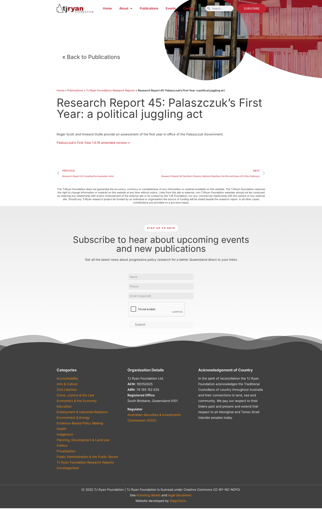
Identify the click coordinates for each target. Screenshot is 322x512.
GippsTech (178, 501)
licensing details (149, 495)
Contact (189, 8)
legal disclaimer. (180, 495)
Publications (149, 8)
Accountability (67, 378)
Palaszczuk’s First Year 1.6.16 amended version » (93, 143)
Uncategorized (68, 468)
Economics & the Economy (77, 401)
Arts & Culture (67, 384)
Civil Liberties (67, 390)
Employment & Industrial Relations (82, 412)
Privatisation (66, 451)
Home (107, 8)
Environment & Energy (73, 417)
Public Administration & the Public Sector (87, 457)
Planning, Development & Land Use (83, 440)
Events (171, 8)
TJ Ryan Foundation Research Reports (110, 90)
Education (64, 406)
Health (62, 429)
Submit (140, 324)
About (123, 8)
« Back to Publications (91, 57)
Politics (62, 445)
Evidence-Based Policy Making (80, 423)
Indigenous (65, 434)
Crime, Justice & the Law (75, 395)
